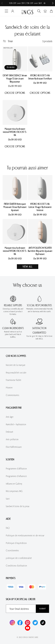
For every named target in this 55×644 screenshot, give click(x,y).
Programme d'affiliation (16, 468)
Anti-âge (9, 416)
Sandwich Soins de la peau (17, 506)
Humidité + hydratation (16, 424)
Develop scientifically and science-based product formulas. (13, 311)
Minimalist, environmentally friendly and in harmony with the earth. (39, 310)
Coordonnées (12, 550)
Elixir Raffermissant (14, 446)
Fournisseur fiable (13, 379)
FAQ (8, 527)
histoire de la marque (15, 364)
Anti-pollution (12, 439)
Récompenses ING (14, 491)
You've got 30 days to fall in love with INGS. (39, 337)
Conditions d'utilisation (16, 565)
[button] (53, 3)
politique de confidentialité (19, 557)
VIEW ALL (28, 266)
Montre (9, 387)
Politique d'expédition (16, 542)
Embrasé (9, 431)
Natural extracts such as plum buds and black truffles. (13, 334)
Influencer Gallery (14, 483)
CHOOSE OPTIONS (15, 92)
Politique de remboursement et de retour (25, 535)
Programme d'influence (16, 476)
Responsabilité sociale (16, 372)
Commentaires (12, 395)
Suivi (8, 498)
